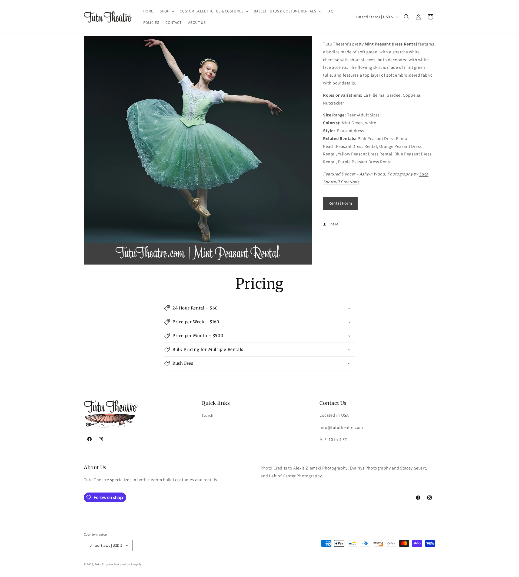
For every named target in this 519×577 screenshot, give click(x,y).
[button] (167, 11)
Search (208, 415)
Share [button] (333, 223)
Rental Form (340, 203)
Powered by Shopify (128, 564)
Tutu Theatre (104, 564)
